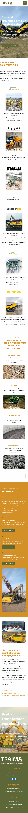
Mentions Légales (14, 801)
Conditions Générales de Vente (14, 804)
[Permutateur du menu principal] (25, 3)
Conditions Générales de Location (14, 807)
